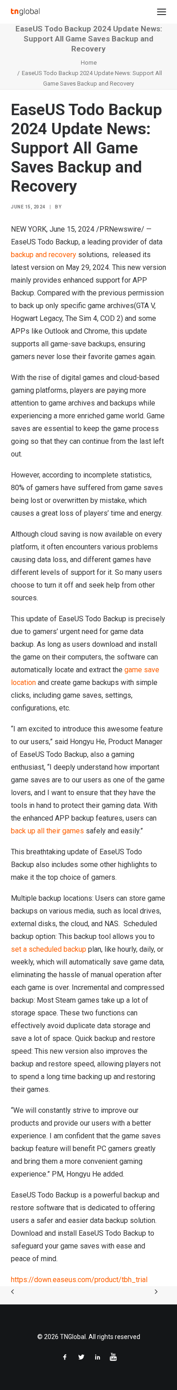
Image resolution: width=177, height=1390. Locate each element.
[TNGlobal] (25, 11)
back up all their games (47, 831)
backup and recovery (43, 254)
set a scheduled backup (48, 949)
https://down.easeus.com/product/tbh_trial (79, 1279)
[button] (161, 12)
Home (89, 62)
